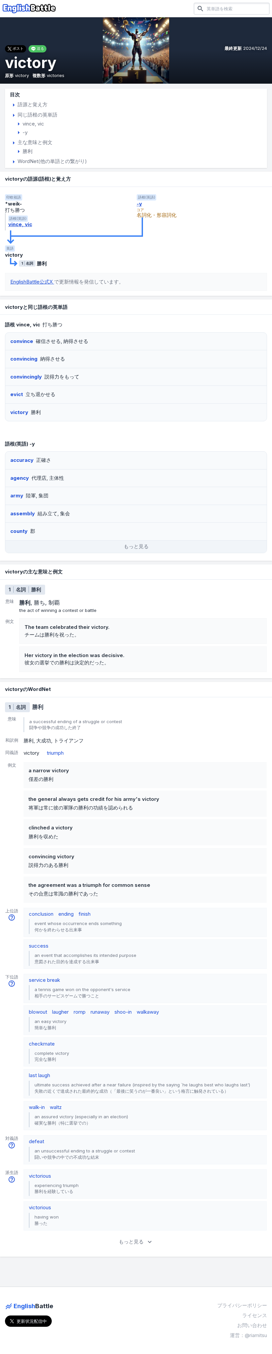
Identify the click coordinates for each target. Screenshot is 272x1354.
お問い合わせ (252, 1325)
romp (80, 1012)
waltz (56, 1107)
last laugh (39, 1075)
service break (44, 980)
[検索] (200, 8)
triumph (55, 753)
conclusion (41, 914)
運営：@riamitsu (248, 1335)
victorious (40, 1176)
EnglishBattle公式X (32, 282)
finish (85, 914)
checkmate (42, 1044)
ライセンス (254, 1315)
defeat (36, 1141)
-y (139, 203)
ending (66, 914)
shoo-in (123, 1012)
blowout (38, 1012)
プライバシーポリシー (242, 1305)
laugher (60, 1012)
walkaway (148, 1012)
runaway (100, 1012)
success (38, 946)
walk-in (37, 1107)
